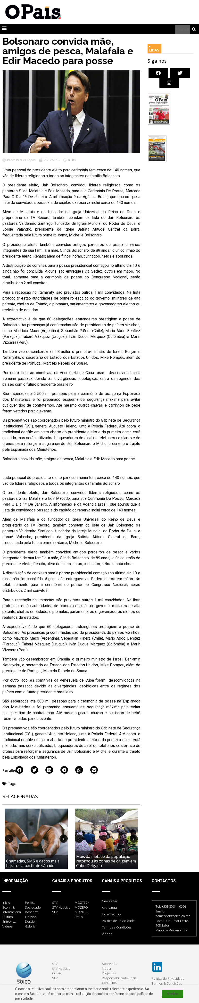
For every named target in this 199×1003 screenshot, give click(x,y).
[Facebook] (158, 73)
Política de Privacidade (118, 921)
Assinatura (109, 907)
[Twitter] (180, 73)
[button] (4, 28)
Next (63, 839)
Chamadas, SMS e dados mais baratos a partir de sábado (32, 863)
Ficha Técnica (112, 914)
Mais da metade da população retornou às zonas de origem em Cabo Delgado (106, 861)
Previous (9, 839)
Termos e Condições (117, 927)
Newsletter (109, 901)
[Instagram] (169, 83)
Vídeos (107, 934)
